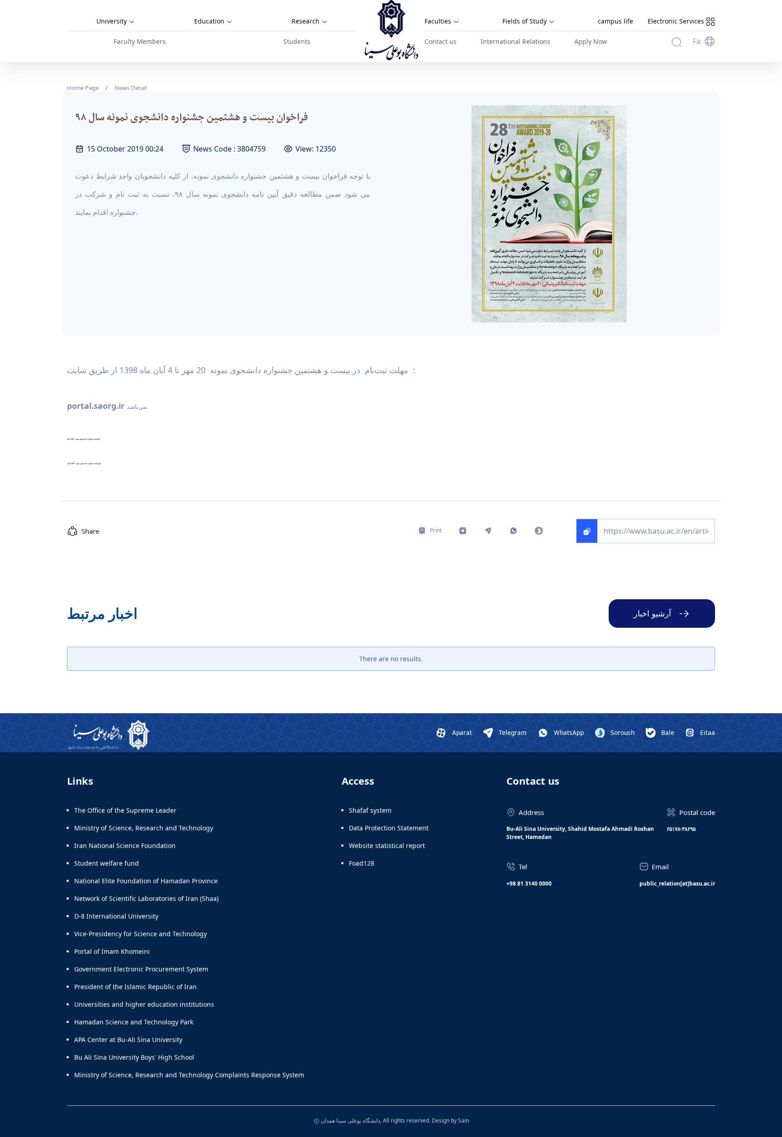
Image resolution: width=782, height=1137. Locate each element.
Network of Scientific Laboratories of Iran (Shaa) (146, 898)
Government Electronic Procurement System (141, 969)
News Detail (130, 88)
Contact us (440, 41)
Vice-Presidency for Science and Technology (140, 933)
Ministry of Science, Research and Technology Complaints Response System (189, 1075)
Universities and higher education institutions (144, 1004)
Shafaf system (370, 810)
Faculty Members (140, 41)
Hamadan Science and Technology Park (133, 1022)
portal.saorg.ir (95, 405)
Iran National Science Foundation (125, 845)
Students (296, 41)
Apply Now (590, 41)
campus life (615, 21)
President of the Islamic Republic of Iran (135, 986)
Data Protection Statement (389, 828)
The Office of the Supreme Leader (125, 810)
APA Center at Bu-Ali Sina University (128, 1039)
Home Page (83, 88)
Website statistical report (387, 845)
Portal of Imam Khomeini (112, 951)
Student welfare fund (106, 863)
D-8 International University (116, 916)
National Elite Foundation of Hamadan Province (146, 880)
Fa (697, 41)
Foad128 (361, 863)
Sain (463, 1120)
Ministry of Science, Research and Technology (143, 828)
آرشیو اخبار (652, 613)
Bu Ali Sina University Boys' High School (134, 1057)
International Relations (515, 41)
